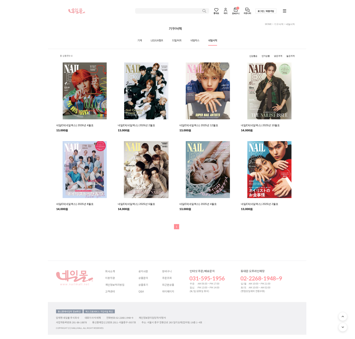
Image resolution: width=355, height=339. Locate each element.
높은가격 (290, 55)
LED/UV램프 (157, 40)
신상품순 (253, 55)
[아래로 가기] (342, 327)
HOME (268, 24)
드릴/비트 (177, 40)
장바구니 (167, 271)
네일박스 (194, 40)
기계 (139, 40)
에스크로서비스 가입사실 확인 (99, 311)
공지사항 (143, 271)
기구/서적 (278, 24)
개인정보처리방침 (114, 285)
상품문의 (143, 278)
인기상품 (266, 55)
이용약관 (110, 278)
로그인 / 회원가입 (266, 11)
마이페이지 (168, 291)
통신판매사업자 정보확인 (69, 311)
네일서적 (290, 24)
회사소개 (110, 271)
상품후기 (143, 285)
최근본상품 (168, 285)
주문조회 (167, 278)
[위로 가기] (342, 316)
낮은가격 (278, 55)
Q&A (141, 291)
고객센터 (110, 291)
